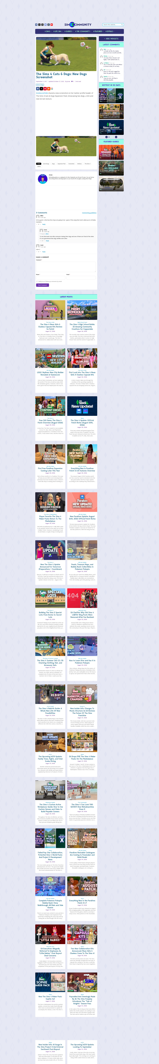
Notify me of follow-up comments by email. (50, 281)
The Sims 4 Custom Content (50, 658)
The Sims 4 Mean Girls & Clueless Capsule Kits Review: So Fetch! (50, 326)
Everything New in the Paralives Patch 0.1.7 (82, 901)
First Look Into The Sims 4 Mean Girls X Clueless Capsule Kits (82, 373)
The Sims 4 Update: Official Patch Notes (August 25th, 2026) (82, 422)
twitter (39, 166)
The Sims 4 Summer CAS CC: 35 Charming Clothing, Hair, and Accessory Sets (50, 662)
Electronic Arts (82, 610)
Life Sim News (50, 370)
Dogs (53, 163)
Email (68, 274)
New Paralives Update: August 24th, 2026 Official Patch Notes (82, 517)
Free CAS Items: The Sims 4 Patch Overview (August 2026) (50, 421)
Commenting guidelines (89, 213)
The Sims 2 (50, 610)
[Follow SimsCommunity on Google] (52, 88)
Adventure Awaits (50, 802)
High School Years (82, 322)
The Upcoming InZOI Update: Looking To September (82, 1045)
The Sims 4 (87, 163)
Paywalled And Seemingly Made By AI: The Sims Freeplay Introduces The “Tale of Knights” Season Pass (82, 1000)
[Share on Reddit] (48, 88)
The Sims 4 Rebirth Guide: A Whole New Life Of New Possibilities (50, 710)
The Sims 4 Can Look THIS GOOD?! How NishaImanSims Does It (82, 806)
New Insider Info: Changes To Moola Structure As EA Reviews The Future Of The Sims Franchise (82, 712)
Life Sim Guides (82, 466)
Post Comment (42, 285)
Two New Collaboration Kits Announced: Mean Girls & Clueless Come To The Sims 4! (82, 950)
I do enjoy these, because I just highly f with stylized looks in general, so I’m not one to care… (112, 59)
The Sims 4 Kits (50, 322)
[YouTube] (52, 25)
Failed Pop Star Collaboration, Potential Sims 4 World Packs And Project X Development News (50, 856)
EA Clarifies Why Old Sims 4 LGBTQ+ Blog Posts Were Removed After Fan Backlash (82, 614)
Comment (39, 260)
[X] (42, 25)
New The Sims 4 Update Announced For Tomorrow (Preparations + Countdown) (50, 566)
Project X (82, 706)
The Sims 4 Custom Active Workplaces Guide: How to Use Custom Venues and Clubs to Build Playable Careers (50, 808)
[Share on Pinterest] (45, 88)
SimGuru (79, 163)
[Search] (122, 24)
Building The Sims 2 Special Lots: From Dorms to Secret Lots (50, 614)
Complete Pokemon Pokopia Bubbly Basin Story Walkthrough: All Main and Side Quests (50, 904)
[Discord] (45, 25)
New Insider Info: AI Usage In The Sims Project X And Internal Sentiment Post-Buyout (50, 1046)
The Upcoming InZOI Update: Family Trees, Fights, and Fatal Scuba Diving (50, 758)
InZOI (50, 754)
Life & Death (50, 706)
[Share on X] (41, 88)
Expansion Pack (62, 163)
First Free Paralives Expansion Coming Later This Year (50, 469)
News (82, 418)
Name (38, 274)
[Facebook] (36, 25)
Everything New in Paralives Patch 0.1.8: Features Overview (82, 469)
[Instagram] (39, 25)
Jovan (68, 81)
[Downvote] (40, 224)
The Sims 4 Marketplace (50, 514)
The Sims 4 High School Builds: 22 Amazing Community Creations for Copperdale (82, 326)
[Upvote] (37, 224)
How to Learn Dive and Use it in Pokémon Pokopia (82, 661)
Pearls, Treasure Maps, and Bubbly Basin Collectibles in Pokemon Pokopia (82, 566)
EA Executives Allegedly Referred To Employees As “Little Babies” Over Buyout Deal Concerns (50, 952)
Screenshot (71, 163)
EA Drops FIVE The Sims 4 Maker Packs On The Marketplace (82, 757)
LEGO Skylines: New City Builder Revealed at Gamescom (50, 373)
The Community (82, 802)
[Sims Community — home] (78, 24)
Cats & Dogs (40, 84)
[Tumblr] (48, 25)
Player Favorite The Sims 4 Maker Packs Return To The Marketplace (50, 518)
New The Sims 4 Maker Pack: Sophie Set (50, 997)
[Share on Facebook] (37, 88)
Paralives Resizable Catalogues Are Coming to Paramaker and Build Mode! (82, 854)
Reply (43, 224)
